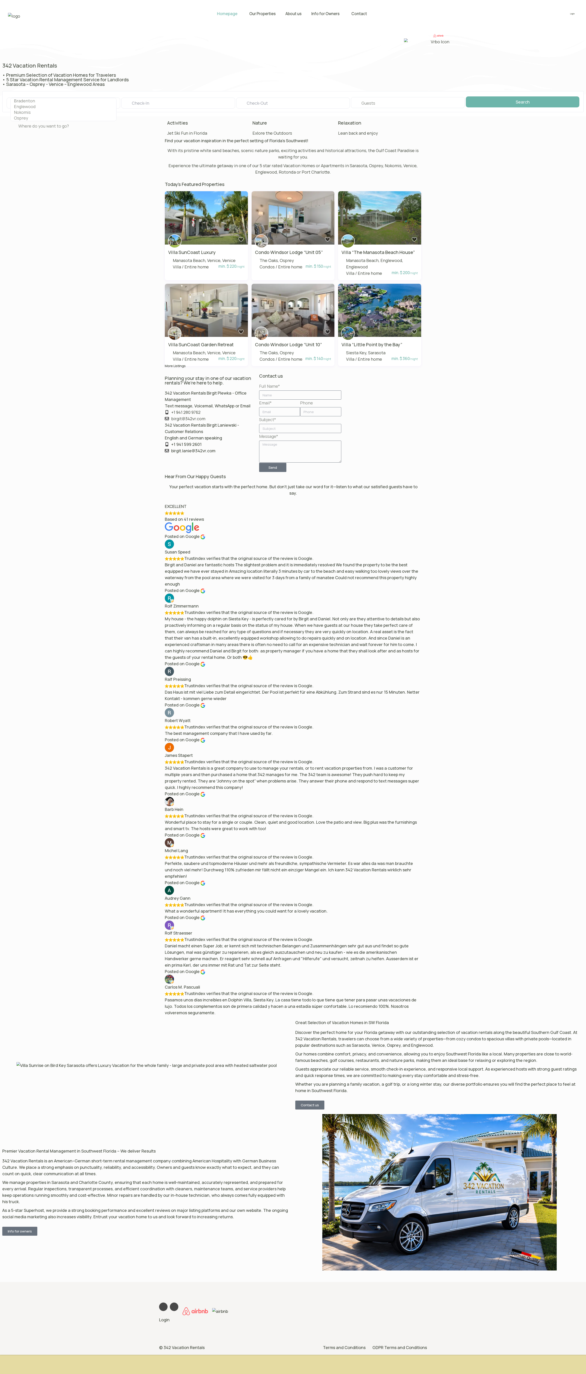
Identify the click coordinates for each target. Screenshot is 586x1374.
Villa (177, 267)
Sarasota (376, 352)
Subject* (267, 419)
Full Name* (269, 386)
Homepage (227, 13)
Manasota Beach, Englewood (374, 260)
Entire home (196, 267)
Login (164, 1319)
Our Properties (262, 13)
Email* (265, 403)
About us (293, 13)
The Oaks (269, 260)
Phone (306, 403)
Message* (268, 436)
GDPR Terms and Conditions (399, 1347)
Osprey (287, 260)
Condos (267, 267)
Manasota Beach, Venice (196, 260)
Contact (359, 13)
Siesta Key (356, 352)
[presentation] (64, 101)
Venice (229, 260)
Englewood (357, 267)
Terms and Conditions (344, 1347)
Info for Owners (325, 13)
